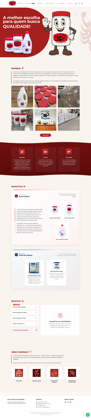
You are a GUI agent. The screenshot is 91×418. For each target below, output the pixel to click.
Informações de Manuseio (20, 330)
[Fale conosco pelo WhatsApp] (88, 415)
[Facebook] (79, 3)
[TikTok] (82, 3)
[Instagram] (75, 3)
